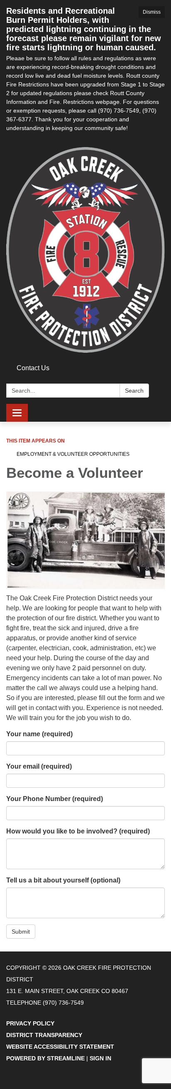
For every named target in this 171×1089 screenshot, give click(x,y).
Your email (39, 766)
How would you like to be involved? (78, 831)
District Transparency (44, 1035)
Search (134, 390)
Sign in (100, 1058)
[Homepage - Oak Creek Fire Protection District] (85, 250)
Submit (21, 931)
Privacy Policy (30, 1023)
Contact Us (33, 367)
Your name (39, 733)
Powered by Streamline (45, 1058)
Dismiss (152, 12)
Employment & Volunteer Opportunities (73, 454)
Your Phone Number (54, 798)
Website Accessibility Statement (60, 1046)
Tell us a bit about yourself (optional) (63, 880)
